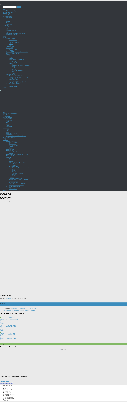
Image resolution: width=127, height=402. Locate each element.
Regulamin (9, 17)
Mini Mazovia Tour (7, 16)
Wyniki (7, 20)
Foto (7, 28)
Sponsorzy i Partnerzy (17, 70)
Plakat (7, 22)
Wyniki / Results (13, 40)
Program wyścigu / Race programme (18, 77)
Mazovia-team (3, 1)
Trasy (10, 57)
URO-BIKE (6, 25)
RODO (4, 87)
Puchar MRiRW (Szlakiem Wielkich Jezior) (17, 52)
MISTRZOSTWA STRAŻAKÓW (17, 60)
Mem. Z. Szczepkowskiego (10, 34)
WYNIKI (14, 61)
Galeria (8, 21)
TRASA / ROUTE (13, 78)
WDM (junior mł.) (13, 63)
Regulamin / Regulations (15, 75)
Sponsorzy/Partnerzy (11, 30)
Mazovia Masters (7, 14)
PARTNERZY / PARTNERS (16, 82)
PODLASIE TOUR (11, 74)
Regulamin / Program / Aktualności (21, 65)
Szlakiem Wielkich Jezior (12, 53)
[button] (6, 383)
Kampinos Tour (10, 46)
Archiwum (5, 37)
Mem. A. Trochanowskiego (10, 10)
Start (4, 9)
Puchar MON (6, 13)
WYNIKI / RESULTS (14, 79)
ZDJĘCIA (14, 62)
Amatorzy (8, 54)
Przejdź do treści (4, 381)
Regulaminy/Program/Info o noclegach (16, 33)
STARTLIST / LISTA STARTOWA (17, 81)
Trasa (7, 18)
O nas (4, 36)
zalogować (8, 298)
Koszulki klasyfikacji (14, 42)
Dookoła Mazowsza (11, 38)
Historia (14, 69)
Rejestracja (9, 24)
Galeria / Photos (13, 86)
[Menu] (0, 4)
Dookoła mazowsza (8, 12)
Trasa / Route (12, 41)
